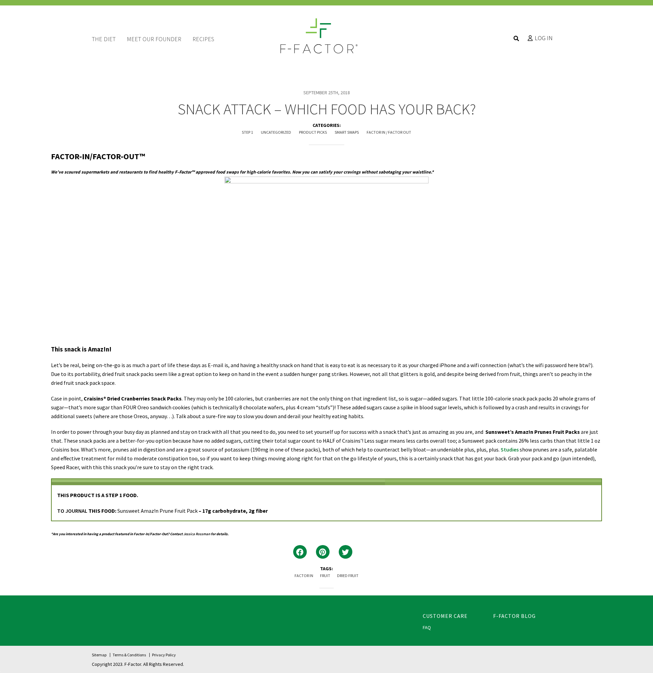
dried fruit (347, 575)
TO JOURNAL (72, 510)
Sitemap (99, 654)
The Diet (104, 39)
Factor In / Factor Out (389, 132)
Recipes (203, 39)
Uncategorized (276, 132)
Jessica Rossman (196, 533)
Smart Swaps (347, 132)
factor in (304, 575)
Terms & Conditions (129, 654)
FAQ (427, 627)
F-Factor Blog (514, 615)
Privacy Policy (164, 654)
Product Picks (313, 132)
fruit (325, 575)
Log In (544, 38)
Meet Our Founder (154, 39)
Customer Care (445, 615)
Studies (510, 449)
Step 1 (247, 132)
